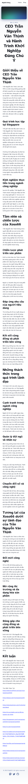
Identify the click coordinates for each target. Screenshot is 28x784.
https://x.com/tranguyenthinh (11, 727)
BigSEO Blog (6, 2)
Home (20, 2)
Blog (24, 2)
